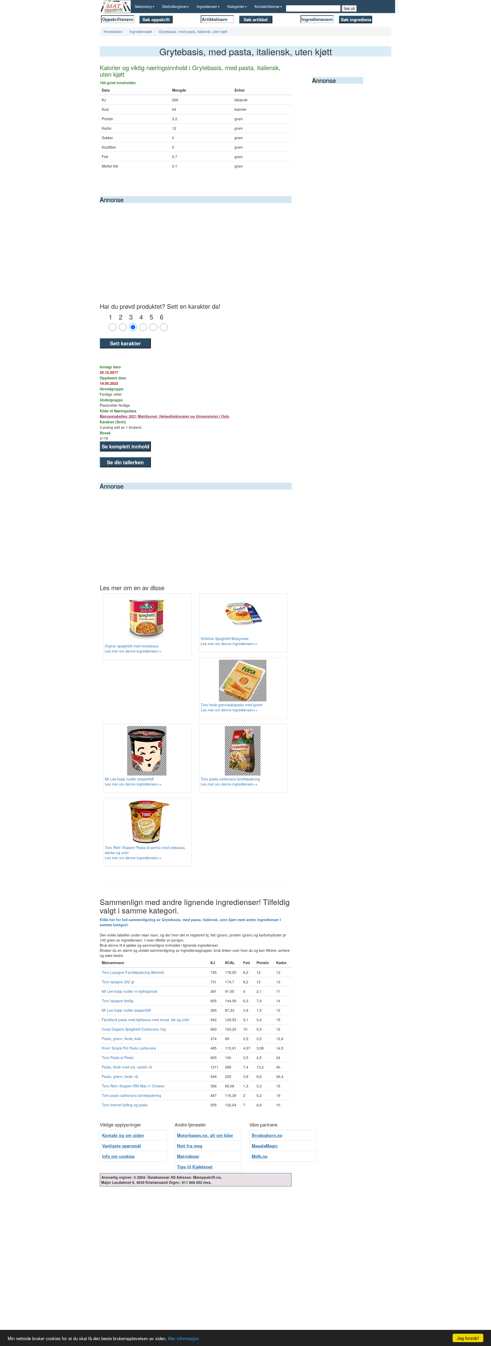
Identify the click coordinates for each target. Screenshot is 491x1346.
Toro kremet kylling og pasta (125, 1104)
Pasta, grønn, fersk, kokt (121, 1038)
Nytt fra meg (189, 1146)
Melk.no (259, 1156)
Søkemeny (143, 6)
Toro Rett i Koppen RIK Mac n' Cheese (133, 1085)
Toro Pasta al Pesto (117, 1057)
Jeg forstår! (468, 1338)
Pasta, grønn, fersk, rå (120, 1076)
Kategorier (235, 6)
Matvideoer (188, 1156)
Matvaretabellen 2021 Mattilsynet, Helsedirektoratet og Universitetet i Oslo (164, 416)
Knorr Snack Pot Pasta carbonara (129, 1048)
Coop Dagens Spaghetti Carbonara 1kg (134, 1029)
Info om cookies (118, 1156)
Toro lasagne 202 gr (118, 981)
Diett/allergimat (174, 6)
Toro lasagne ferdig (117, 1000)
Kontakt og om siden (123, 1135)
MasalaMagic (265, 1146)
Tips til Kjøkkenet (195, 1167)
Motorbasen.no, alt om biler (205, 1135)
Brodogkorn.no (267, 1135)
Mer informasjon (183, 1338)
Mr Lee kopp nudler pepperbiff (126, 1010)
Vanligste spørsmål (121, 1146)
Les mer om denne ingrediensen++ (133, 651)
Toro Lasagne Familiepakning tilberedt (133, 972)
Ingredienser (207, 6)
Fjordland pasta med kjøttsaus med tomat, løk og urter (145, 1019)
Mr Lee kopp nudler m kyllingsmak (129, 991)
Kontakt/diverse (267, 6)
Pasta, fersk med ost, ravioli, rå (127, 1066)
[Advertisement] (196, 241)
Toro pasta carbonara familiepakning (131, 1095)
